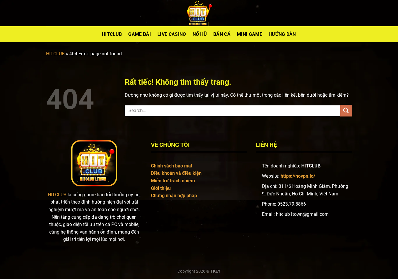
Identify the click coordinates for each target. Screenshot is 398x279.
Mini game (249, 34)
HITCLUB (55, 53)
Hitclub (112, 34)
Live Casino (171, 34)
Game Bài (139, 34)
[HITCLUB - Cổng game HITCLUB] (199, 13)
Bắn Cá (221, 34)
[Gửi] (346, 110)
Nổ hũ (200, 34)
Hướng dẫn (282, 34)
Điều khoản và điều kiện (176, 173)
